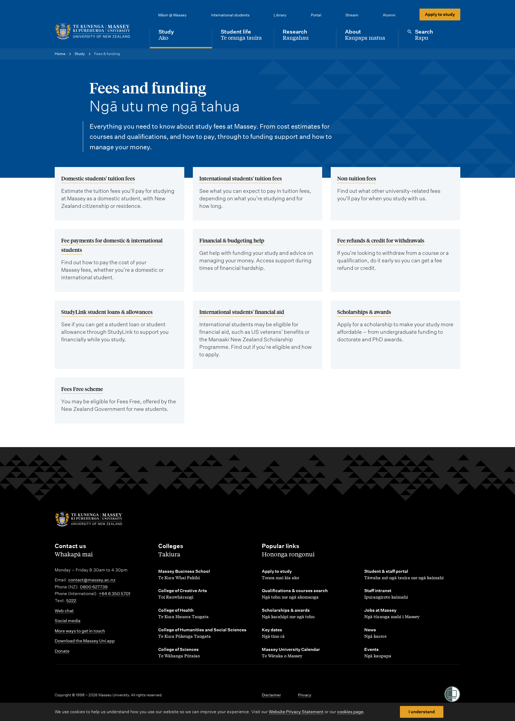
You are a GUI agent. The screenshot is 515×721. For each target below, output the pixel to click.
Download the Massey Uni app (85, 640)
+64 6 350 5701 (114, 593)
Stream (351, 15)
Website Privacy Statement (296, 711)
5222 (71, 600)
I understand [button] (422, 711)
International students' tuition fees (240, 178)
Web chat (64, 610)
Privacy (304, 695)
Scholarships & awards (364, 311)
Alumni (389, 15)
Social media (67, 620)
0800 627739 (94, 586)
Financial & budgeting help (231, 240)
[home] (98, 31)
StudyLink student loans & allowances (107, 311)
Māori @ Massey (172, 15)
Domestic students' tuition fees (98, 178)
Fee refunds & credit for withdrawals (380, 240)
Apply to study (440, 14)
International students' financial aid (241, 311)
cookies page (350, 711)
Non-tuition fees (356, 178)
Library (280, 15)
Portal (316, 15)
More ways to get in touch (80, 630)
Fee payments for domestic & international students (112, 245)
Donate (62, 651)
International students (230, 15)
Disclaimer (271, 695)
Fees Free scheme (82, 388)
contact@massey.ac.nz (91, 579)
